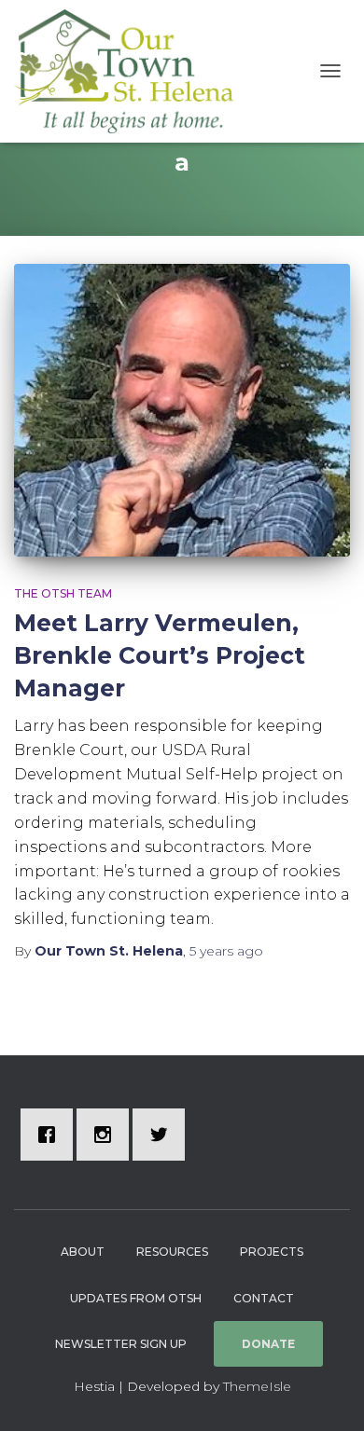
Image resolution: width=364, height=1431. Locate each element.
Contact (263, 1298)
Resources (172, 1252)
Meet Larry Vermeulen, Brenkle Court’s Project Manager (159, 655)
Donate (268, 1344)
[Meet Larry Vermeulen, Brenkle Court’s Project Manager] (182, 410)
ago (226, 951)
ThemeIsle (257, 1386)
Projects (271, 1252)
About (83, 1252)
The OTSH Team (63, 593)
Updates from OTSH (136, 1298)
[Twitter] (163, 1135)
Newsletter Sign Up (121, 1344)
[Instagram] (107, 1135)
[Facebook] (51, 1135)
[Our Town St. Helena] (130, 71)
